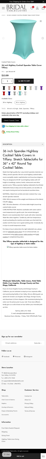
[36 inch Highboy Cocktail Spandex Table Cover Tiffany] (23, 38)
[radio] (4, 88)
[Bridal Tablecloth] (18, 8)
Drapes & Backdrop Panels (9, 411)
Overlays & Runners (7, 407)
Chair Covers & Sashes (8, 399)
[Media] (41, 21)
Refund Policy (29, 407)
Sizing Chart (6, 435)
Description (7, 144)
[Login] (37, 8)
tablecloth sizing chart (15, 232)
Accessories (5, 414)
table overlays (28, 234)
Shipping (4, 432)
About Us (28, 400)
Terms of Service (30, 411)
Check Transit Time (11, 120)
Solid (20, 108)
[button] (3, 38)
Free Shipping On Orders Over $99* (22, 2)
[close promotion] (43, 1)
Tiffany (32, 108)
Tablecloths (5, 396)
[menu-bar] (4, 8)
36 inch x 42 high (12, 108)
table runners (18, 234)
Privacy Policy (29, 403)
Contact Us (28, 396)
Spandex (26, 108)
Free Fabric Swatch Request (11, 428)
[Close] (43, 456)
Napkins (4, 403)
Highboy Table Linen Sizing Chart (10, 440)
